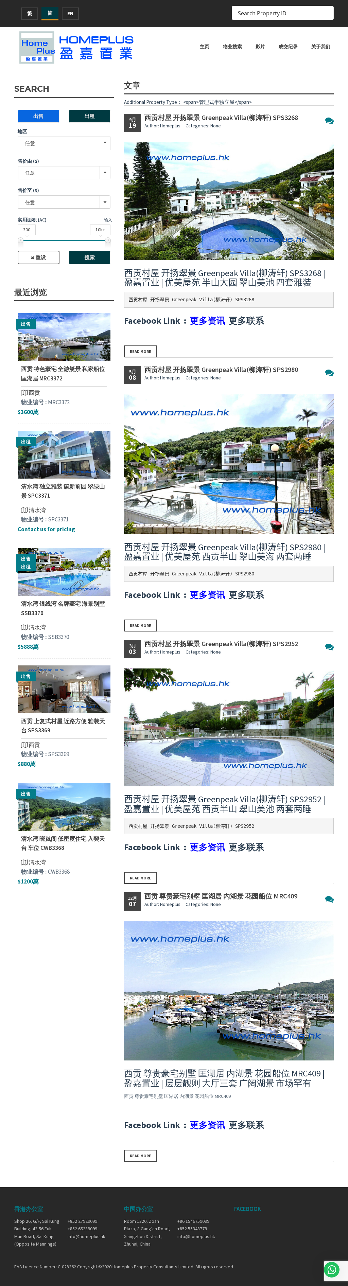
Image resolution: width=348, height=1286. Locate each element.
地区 (22, 131)
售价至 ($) (28, 190)
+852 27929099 (82, 1221)
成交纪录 (288, 46)
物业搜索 (232, 46)
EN (70, 13)
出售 (38, 116)
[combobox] (64, 172)
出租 (90, 116)
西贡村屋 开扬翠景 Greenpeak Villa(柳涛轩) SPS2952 (221, 643)
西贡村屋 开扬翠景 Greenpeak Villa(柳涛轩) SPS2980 (221, 369)
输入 (108, 219)
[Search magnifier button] (326, 13)
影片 (260, 46)
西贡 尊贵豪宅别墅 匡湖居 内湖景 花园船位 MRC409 (220, 896)
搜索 (90, 257)
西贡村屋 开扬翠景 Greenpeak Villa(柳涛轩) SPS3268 (221, 117)
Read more (140, 351)
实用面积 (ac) (32, 220)
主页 (204, 46)
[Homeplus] (77, 47)
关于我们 (320, 46)
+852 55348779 (192, 1229)
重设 (41, 257)
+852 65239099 (82, 1229)
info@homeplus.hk (86, 1236)
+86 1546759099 (193, 1221)
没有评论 (329, 121)
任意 (30, 143)
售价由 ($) (28, 161)
